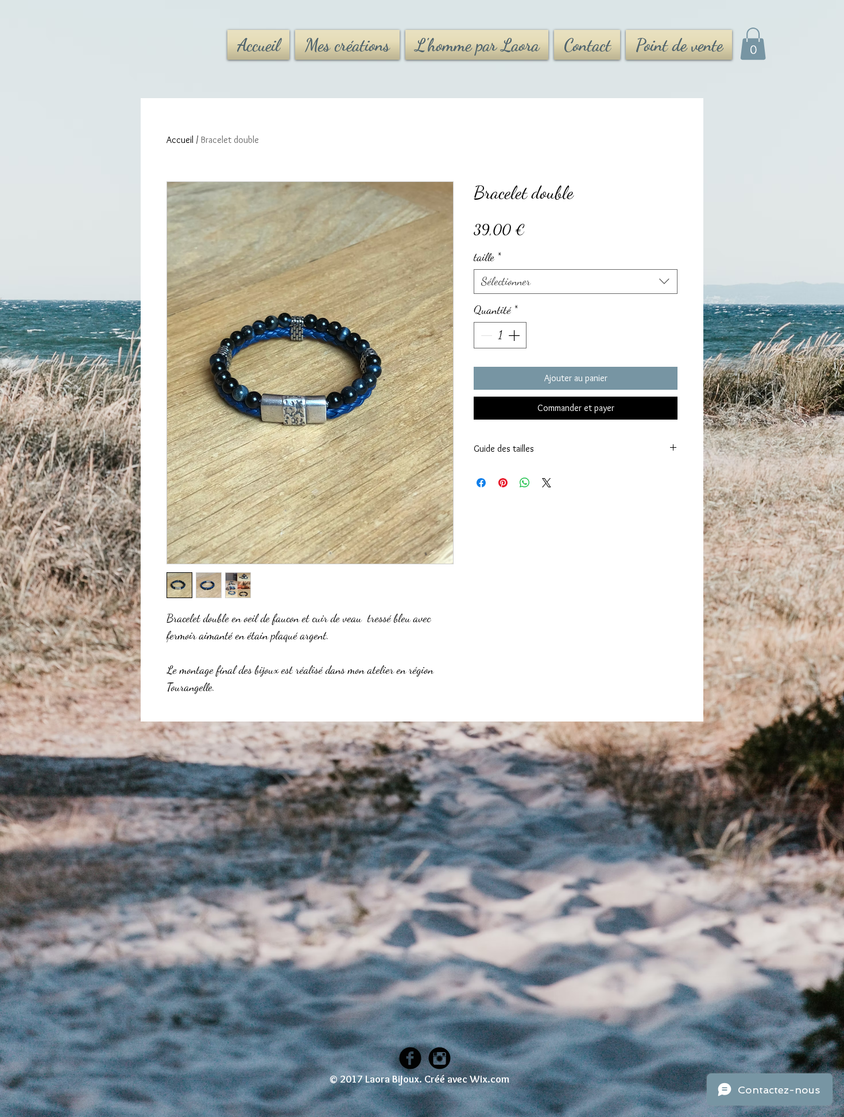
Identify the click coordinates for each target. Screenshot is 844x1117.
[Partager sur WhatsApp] (525, 483)
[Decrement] (485, 335)
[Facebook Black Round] (410, 1058)
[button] (753, 44)
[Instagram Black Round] (439, 1058)
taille (487, 257)
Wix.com (489, 1079)
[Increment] (515, 335)
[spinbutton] (500, 335)
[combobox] (575, 281)
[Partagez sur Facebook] (481, 483)
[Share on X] (546, 483)
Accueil (180, 139)
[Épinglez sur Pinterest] (503, 483)
